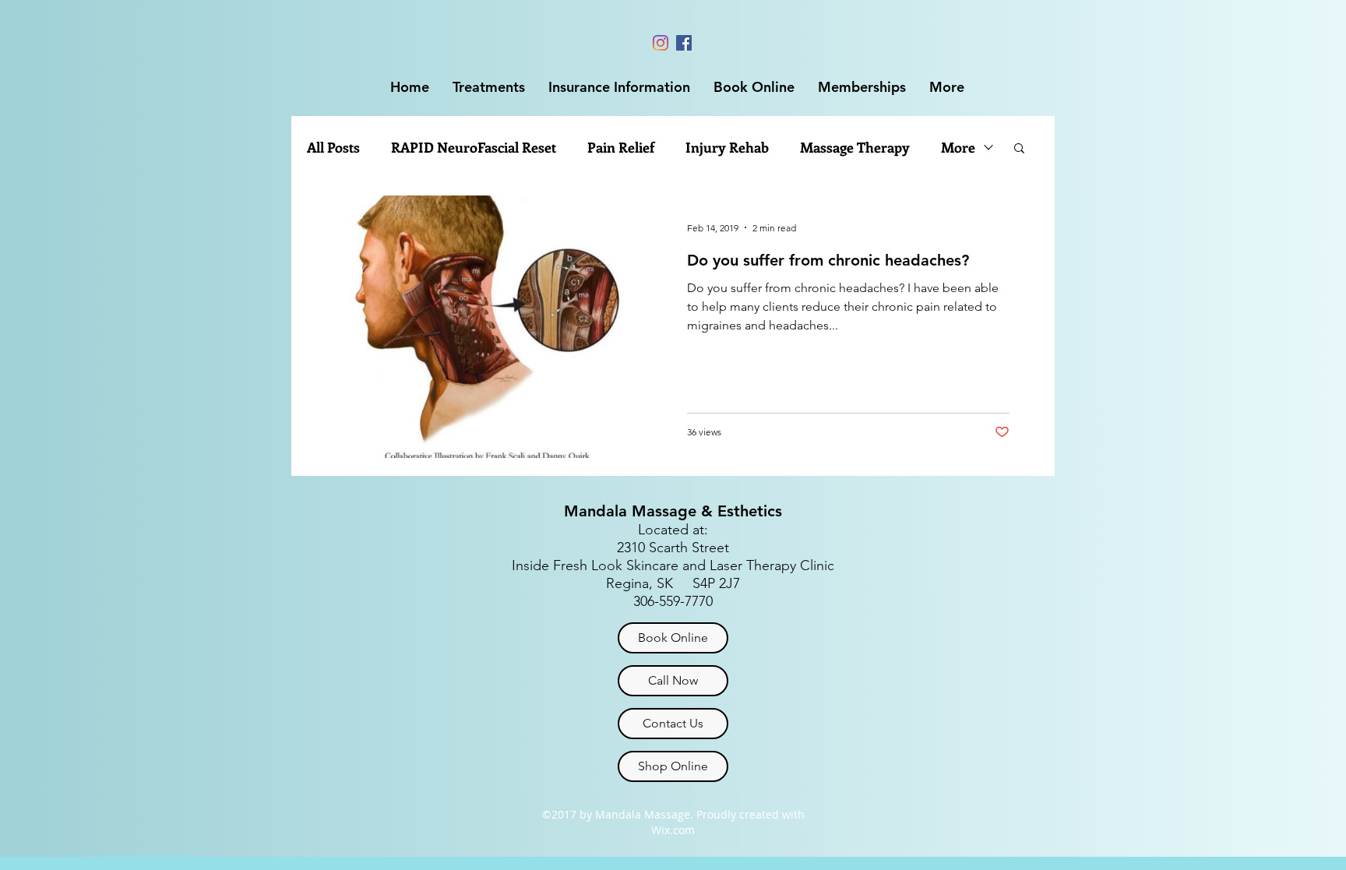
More (958, 147)
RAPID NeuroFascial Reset (473, 147)
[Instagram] (660, 43)
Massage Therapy (855, 147)
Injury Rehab (727, 147)
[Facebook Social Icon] (684, 43)
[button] (489, 87)
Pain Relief (620, 147)
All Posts (333, 147)
